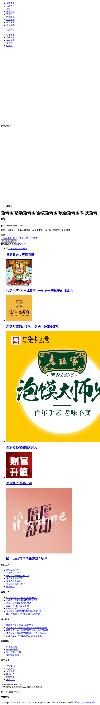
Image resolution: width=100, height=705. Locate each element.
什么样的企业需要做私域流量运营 (22, 600)
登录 (8, 30)
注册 (12, 30)
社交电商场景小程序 (15, 584)
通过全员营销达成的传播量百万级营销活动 (26, 633)
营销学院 (10, 17)
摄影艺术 (23, 238)
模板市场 (10, 35)
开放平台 (10, 586)
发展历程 (10, 669)
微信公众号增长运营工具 (17, 576)
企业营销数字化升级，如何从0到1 (22, 597)
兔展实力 (10, 671)
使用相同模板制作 (9, 241)
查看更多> (20, 244)
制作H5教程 (11, 647)
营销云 (9, 14)
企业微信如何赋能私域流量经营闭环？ (24, 611)
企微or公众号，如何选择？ (18, 608)
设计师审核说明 (13, 652)
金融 (32, 238)
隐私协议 (10, 677)
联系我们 (10, 674)
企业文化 (10, 666)
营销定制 (10, 37)
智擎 (8, 9)
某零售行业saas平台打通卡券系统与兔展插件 (26, 627)
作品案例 (10, 40)
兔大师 (9, 46)
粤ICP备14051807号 (86, 702)
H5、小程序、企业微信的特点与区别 (23, 614)
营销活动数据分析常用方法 (18, 603)
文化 (36, 238)
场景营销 (10, 11)
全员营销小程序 (13, 573)
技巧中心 (10, 43)
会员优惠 (10, 25)
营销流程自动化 (13, 581)
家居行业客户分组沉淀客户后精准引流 (24, 636)
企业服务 (10, 20)
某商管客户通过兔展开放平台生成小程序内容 (27, 630)
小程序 (9, 6)
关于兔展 (10, 22)
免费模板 (10, 3)
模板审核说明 (12, 655)
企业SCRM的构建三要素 (17, 606)
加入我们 (10, 680)
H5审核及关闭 (12, 649)
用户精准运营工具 (14, 578)
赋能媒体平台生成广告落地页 (19, 625)
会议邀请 (7, 238)
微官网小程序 (12, 570)
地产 (15, 238)
